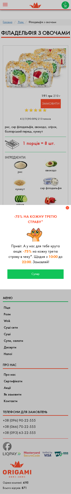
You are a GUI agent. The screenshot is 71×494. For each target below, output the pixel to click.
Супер (35, 274)
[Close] (67, 207)
